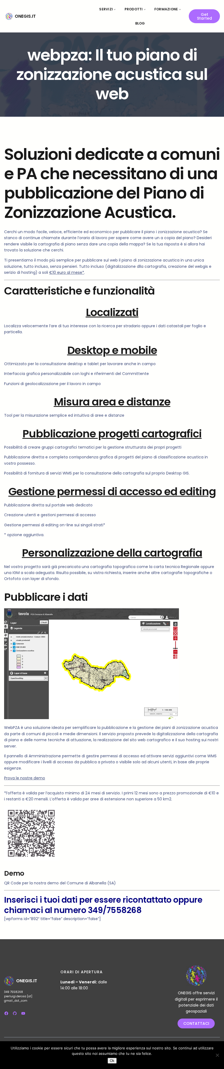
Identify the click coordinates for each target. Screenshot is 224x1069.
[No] (217, 1055)
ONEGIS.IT (25, 16)
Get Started (204, 16)
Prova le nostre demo (24, 778)
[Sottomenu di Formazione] (180, 9)
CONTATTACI (196, 1023)
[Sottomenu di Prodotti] (145, 9)
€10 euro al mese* (66, 272)
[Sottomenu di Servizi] (115, 9)
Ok (112, 1061)
